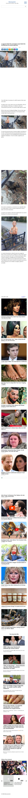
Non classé (15, 47)
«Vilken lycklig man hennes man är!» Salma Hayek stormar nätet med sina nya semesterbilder (13, 727)
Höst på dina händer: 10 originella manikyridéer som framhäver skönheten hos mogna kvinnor (12, 707)
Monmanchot (12, 2)
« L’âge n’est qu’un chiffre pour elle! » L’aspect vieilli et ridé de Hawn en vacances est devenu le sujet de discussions (13, 748)
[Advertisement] (14, 25)
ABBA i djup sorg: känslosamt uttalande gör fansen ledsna (11, 647)
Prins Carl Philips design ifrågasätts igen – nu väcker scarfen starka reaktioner (13, 687)
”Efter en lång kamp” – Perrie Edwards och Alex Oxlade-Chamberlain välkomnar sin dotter (14, 667)
